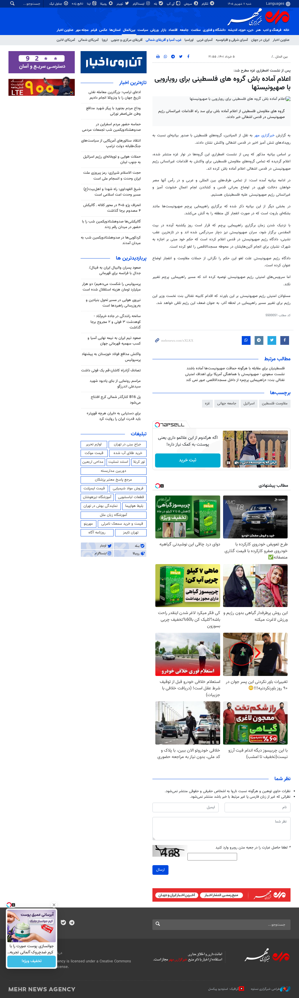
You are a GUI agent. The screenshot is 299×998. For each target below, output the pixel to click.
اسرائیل (249, 403)
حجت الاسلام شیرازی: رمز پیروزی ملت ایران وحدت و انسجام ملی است (112, 175)
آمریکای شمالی (88, 40)
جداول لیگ (56, 4)
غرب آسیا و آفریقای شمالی (163, 40)
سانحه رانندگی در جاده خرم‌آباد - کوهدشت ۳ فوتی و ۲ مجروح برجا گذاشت (116, 321)
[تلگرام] (71, 923)
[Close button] (54, 905)
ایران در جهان (260, 40)
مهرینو (88, 524)
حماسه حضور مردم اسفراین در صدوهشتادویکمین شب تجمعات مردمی (111, 127)
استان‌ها (115, 30)
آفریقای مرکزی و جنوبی (126, 40)
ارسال (160, 870)
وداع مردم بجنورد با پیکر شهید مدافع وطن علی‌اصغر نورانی (113, 111)
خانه (286, 30)
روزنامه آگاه (96, 532)
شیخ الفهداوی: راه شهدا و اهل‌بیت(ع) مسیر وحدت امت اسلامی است (112, 192)
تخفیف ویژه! (32, 961)
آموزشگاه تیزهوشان (97, 497)
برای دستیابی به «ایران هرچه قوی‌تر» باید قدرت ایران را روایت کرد (114, 416)
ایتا (89, 4)
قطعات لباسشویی (131, 497)
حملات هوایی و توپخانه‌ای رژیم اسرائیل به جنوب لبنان (112, 159)
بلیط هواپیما (134, 506)
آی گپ (171, 4)
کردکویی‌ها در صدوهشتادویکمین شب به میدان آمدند (111, 240)
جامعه (184, 30)
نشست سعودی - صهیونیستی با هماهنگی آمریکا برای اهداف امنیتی (235, 374)
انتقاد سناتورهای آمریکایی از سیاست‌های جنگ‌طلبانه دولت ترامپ (111, 143)
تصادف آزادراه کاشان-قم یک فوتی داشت (111, 370)
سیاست (143, 30)
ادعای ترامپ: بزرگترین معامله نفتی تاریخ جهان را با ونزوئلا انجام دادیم (114, 95)
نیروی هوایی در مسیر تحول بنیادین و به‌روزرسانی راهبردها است (113, 303)
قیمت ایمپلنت (94, 488)
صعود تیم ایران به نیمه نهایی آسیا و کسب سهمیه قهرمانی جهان (114, 341)
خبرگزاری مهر (264, 135)
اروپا (105, 40)
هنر (258, 30)
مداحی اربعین (92, 462)
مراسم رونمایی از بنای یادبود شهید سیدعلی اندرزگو (115, 384)
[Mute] (236, 462)
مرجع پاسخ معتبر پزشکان (113, 480)
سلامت (196, 30)
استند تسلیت (118, 462)
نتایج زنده (78, 3)
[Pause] (228, 462)
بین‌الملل (129, 30)
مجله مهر (82, 30)
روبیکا (104, 4)
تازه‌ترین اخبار (133, 83)
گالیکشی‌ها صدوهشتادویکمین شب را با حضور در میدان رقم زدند (111, 224)
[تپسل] (157, 425)
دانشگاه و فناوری (214, 30)
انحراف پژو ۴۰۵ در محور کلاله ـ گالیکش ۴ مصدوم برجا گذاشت (112, 208)
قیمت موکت (94, 453)
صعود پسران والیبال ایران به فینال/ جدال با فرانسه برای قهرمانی (115, 270)
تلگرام (205, 4)
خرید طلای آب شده (128, 453)
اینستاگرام (139, 4)
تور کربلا (139, 462)
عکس (103, 30)
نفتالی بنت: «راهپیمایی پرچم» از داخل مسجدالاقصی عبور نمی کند (235, 380)
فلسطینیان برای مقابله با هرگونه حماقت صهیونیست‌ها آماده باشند (236, 368)
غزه (207, 403)
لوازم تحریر (94, 444)
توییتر (120, 4)
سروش (188, 4)
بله (156, 4)
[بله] (63, 923)
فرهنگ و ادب (272, 30)
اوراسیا (189, 40)
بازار (163, 30)
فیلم (94, 30)
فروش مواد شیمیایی (128, 488)
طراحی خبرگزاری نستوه (265, 989)
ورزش (154, 30)
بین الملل (281, 56)
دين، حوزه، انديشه (240, 30)
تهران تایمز (130, 532)
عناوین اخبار (281, 40)
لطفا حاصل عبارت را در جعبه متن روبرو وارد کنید (253, 848)
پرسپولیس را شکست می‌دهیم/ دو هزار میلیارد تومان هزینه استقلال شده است (111, 287)
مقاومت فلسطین (275, 403)
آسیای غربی (205, 40)
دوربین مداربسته (113, 471)
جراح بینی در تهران (127, 444)
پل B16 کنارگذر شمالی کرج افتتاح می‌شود (116, 400)
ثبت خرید (187, 460)
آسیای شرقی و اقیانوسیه (232, 40)
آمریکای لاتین (66, 40)
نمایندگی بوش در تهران (101, 506)
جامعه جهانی (226, 403)
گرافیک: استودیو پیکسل (223, 989)
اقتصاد (173, 30)
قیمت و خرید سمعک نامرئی (122, 524)
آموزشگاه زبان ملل (113, 515)
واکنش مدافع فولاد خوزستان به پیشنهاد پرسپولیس (111, 357)
